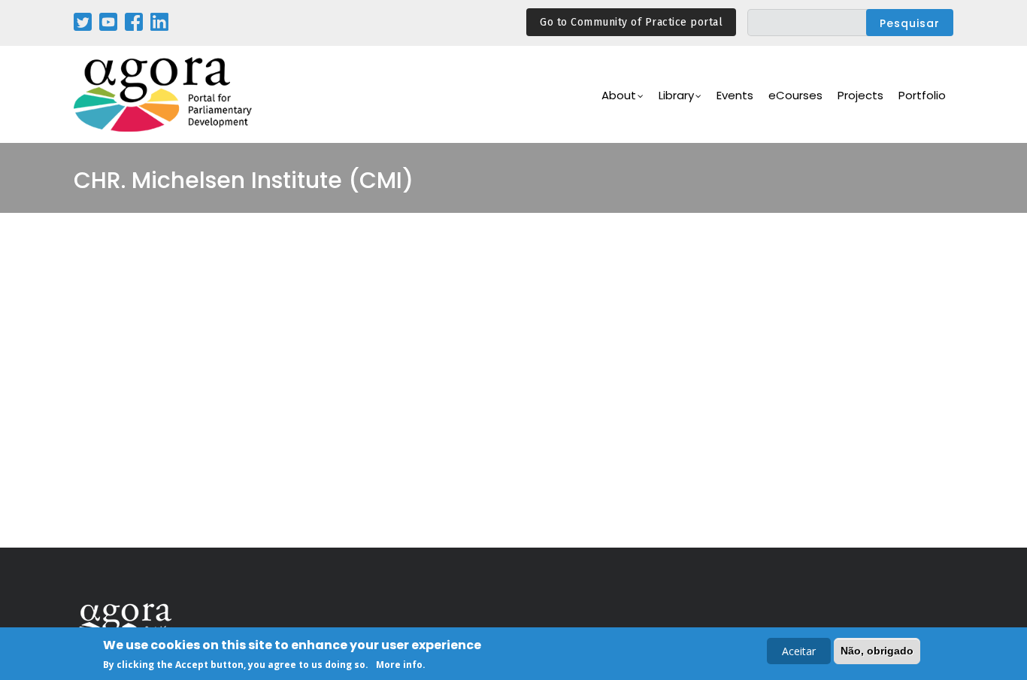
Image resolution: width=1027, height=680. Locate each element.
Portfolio (922, 95)
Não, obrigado (877, 651)
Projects (860, 95)
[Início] (164, 94)
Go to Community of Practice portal (631, 22)
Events (734, 95)
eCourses (795, 95)
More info (399, 663)
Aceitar (799, 651)
